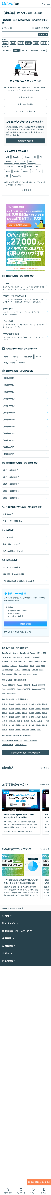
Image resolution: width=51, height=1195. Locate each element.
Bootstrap (26, 669)
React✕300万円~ (9, 685)
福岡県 (31, 725)
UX (7, 176)
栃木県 (11, 708)
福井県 (24, 712)
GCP (23, 162)
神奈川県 (45, 708)
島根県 (26, 721)
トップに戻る (25, 189)
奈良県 (4, 721)
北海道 (5, 43)
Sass (31, 661)
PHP (39, 171)
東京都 (38, 708)
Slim (15, 674)
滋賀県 (24, 717)
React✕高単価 (7, 744)
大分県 (11, 729)
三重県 (18, 717)
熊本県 (4, 729)
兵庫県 (44, 717)
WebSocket (23, 665)
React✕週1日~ (20, 744)
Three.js (14, 665)
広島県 (39, 721)
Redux (20, 657)
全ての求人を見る (27, 104)
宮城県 (28, 43)
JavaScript (34, 50)
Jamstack (27, 674)
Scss (25, 661)
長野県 (38, 712)
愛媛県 (18, 725)
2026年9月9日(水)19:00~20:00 (22, 831)
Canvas (35, 669)
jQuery (14, 661)
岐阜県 (44, 712)
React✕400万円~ (24, 685)
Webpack (6, 661)
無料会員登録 (25, 624)
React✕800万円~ (39, 689)
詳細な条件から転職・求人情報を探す (25, 752)
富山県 (11, 712)
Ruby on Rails (9, 362)
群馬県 (18, 708)
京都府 (31, 717)
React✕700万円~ (24, 689)
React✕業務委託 (30, 740)
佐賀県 (38, 725)
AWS (7, 157)
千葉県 (31, 708)
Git (35, 157)
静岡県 (4, 717)
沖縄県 (33, 729)
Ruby (38, 356)
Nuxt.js (5, 657)
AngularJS (35, 657)
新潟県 (4, 712)
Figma (29, 166)
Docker (20, 166)
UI (33, 171)
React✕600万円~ (9, 689)
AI (41, 157)
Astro (32, 665)
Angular (12, 657)
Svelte (36, 661)
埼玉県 (24, 708)
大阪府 (38, 717)
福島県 (44, 704)
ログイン (28, 632)
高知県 (24, 725)
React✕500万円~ (39, 685)
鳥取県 (19, 721)
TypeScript (7, 50)
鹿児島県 (25, 729)
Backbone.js (7, 674)
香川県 (11, 725)
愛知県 (11, 717)
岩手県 (20, 43)
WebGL (44, 661)
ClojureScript (7, 669)
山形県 (43, 43)
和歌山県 (12, 721)
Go (16, 162)
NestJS (27, 657)
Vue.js (43, 50)
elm (20, 674)
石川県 (18, 712)
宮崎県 (18, 729)
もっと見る (44, 767)
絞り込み (44, 34)
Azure (8, 171)
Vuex (20, 661)
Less (35, 674)
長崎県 (44, 725)
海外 (39, 729)
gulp (43, 665)
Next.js (24, 50)
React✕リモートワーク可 (12, 740)
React (16, 50)
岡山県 (33, 721)
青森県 (13, 43)
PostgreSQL (16, 176)
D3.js (41, 669)
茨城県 (4, 708)
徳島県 (4, 725)
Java (37, 166)
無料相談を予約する (25, 141)
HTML (39, 653)
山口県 (46, 721)
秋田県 (36, 43)
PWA (38, 665)
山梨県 (31, 712)
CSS (44, 653)
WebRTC (5, 665)
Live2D (17, 669)
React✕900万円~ (9, 693)
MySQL (25, 171)
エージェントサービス (26, 111)
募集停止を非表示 (42, 28)
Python (8, 162)
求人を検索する (27, 97)
